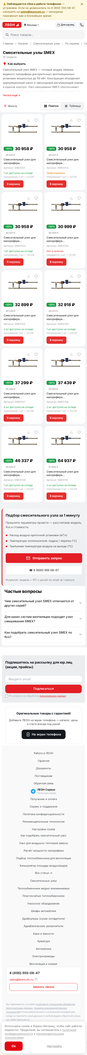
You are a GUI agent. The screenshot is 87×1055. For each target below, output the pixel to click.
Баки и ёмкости (43, 933)
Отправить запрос (47, 558)
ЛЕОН (10, 25)
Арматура (43, 941)
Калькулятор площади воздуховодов (43, 865)
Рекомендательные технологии (44, 821)
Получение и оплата (43, 799)
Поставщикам (43, 775)
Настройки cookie (43, 829)
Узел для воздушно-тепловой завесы (43, 843)
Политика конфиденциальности (43, 814)
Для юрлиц (67, 24)
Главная (8, 43)
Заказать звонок (43, 986)
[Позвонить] (82, 25)
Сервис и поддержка (43, 806)
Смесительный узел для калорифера (20, 163)
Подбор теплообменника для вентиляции (43, 858)
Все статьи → (43, 872)
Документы (43, 768)
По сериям (72, 43)
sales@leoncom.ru (32, 11)
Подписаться (43, 689)
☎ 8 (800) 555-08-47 (44, 570)
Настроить (54, 1046)
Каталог (23, 43)
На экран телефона (46, 734)
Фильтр (12, 105)
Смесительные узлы (46, 43)
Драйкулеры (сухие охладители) (43, 918)
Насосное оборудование (44, 903)
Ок (14, 1046)
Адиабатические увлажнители (43, 926)
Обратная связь (44, 783)
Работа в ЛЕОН (43, 753)
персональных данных (52, 695)
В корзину (13, 184)
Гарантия (43, 760)
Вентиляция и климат (43, 963)
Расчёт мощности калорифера (44, 850)
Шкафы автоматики (43, 911)
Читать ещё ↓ (11, 95)
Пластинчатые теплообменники (43, 895)
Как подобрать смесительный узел (43, 835)
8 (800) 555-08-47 (25, 973)
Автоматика (43, 948)
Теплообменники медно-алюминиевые (44, 888)
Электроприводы (43, 956)
